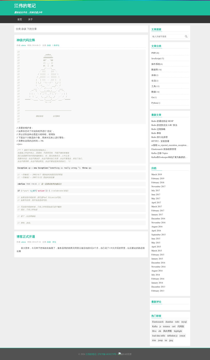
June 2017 (155, 194)
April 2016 (156, 230)
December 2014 (158, 262)
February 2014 (157, 278)
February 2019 (157, 178)
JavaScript (157, 58)
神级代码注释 (26, 40)
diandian (169, 321)
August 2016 (156, 226)
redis (177, 321)
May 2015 (155, 242)
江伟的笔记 (25, 5)
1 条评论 (55, 45)
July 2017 (155, 190)
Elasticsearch (157, 321)
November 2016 (158, 222)
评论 (54, 242)
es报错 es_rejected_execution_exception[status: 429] (174, 145)
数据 (155, 91)
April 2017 (156, 202)
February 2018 (157, 182)
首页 (19, 19)
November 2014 (158, 266)
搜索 (186, 36)
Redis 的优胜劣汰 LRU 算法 (164, 125)
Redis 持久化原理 (159, 137)
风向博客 (167, 330)
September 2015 (158, 234)
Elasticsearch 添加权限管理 (163, 149)
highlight (178, 330)
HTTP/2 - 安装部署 (160, 141)
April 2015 (156, 246)
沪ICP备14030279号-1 (108, 354)
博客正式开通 (26, 236)
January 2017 (157, 214)
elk (159, 330)
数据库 (156, 69)
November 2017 (158, 186)
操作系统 (157, 63)
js (160, 326)
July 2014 (155, 274)
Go (154, 97)
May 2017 (155, 198)
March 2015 (156, 250)
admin (23, 45)
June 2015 (155, 238)
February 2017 (157, 210)
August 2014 (156, 270)
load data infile (158, 335)
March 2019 (156, 174)
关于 (30, 19)
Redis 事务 (156, 133)
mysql (184, 321)
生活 (154, 80)
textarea (166, 326)
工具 (155, 86)
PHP (155, 52)
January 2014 (157, 282)
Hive (154, 330)
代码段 (181, 326)
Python (155, 102)
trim (154, 340)
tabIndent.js (172, 335)
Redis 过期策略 (158, 129)
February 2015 (157, 254)
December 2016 (158, 218)
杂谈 (49, 45)
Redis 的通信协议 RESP (162, 121)
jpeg (171, 340)
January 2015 (157, 258)
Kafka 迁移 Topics (159, 153)
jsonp (160, 340)
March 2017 (156, 206)
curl (173, 326)
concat (182, 335)
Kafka (154, 326)
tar (166, 340)
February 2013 (157, 290)
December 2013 (158, 286)
